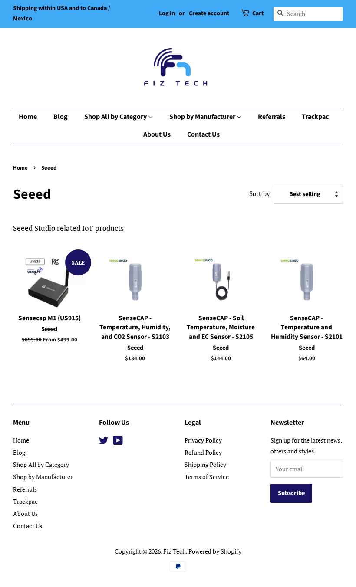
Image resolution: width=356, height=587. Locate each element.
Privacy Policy (203, 440)
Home (28, 116)
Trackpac (315, 116)
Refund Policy (203, 452)
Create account (209, 13)
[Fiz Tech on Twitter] (104, 442)
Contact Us (203, 134)
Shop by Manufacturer (203, 116)
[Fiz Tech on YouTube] (118, 442)
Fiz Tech (174, 551)
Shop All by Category (116, 116)
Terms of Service (207, 476)
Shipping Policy (205, 464)
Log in (167, 13)
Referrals (271, 116)
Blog (60, 116)
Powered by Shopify (214, 551)
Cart (258, 13)
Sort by (259, 193)
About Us (157, 134)
